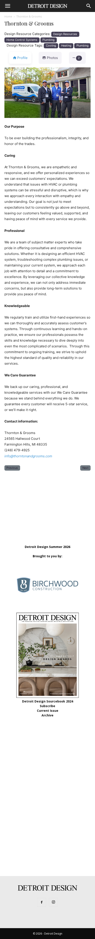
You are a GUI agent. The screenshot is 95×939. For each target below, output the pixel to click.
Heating (66, 45)
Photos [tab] (52, 58)
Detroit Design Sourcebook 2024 (47, 701)
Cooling (51, 45)
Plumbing (48, 39)
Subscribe (47, 706)
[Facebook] (41, 902)
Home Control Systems (21, 39)
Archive (47, 715)
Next (85, 468)
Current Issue (47, 710)
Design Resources (65, 34)
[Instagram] (53, 902)
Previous (12, 468)
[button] (7, 6)
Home (8, 16)
